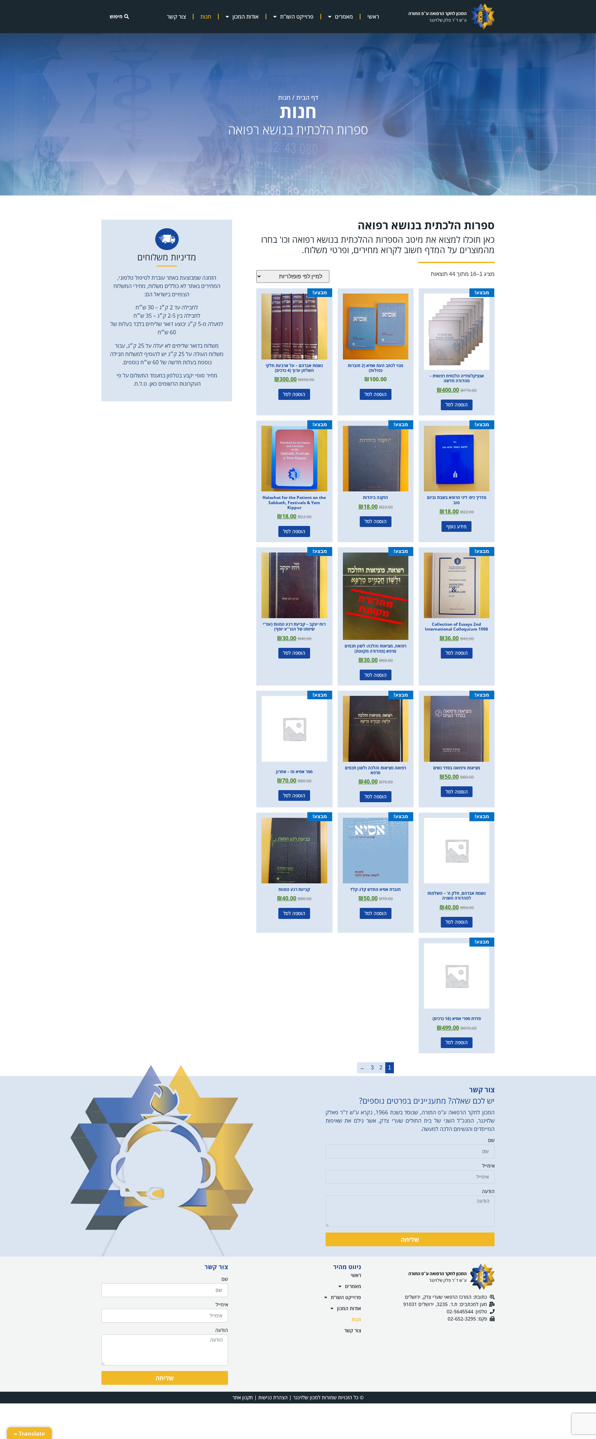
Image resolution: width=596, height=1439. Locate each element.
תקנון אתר (242, 1397)
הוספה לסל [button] (457, 404)
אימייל (488, 1166)
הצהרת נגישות (273, 1397)
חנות (205, 16)
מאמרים (344, 16)
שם (491, 1140)
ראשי (373, 16)
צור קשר (176, 16)
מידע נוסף (456, 526)
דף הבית (307, 97)
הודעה (488, 1192)
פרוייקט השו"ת (297, 16)
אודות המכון (245, 16)
